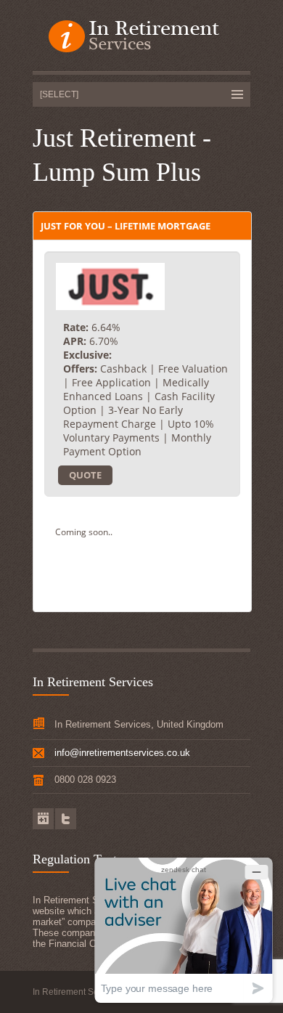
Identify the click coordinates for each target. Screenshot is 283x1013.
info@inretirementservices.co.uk (122, 752)
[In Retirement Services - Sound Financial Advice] (141, 37)
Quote (85, 474)
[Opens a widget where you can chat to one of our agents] (183, 930)
